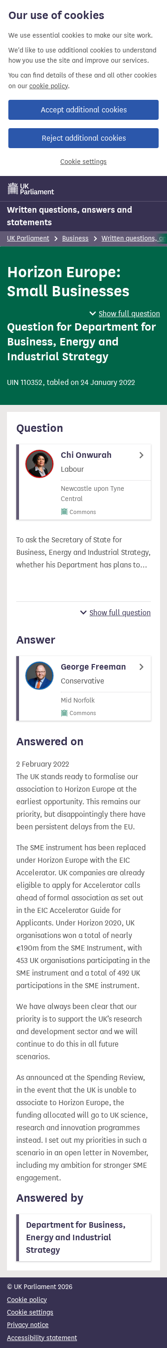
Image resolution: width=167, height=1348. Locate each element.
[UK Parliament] (31, 188)
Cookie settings (83, 162)
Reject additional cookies (84, 138)
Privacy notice (28, 1325)
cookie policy (48, 86)
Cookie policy (27, 1300)
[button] (125, 313)
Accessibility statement (42, 1338)
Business (75, 238)
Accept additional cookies (84, 109)
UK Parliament (28, 238)
